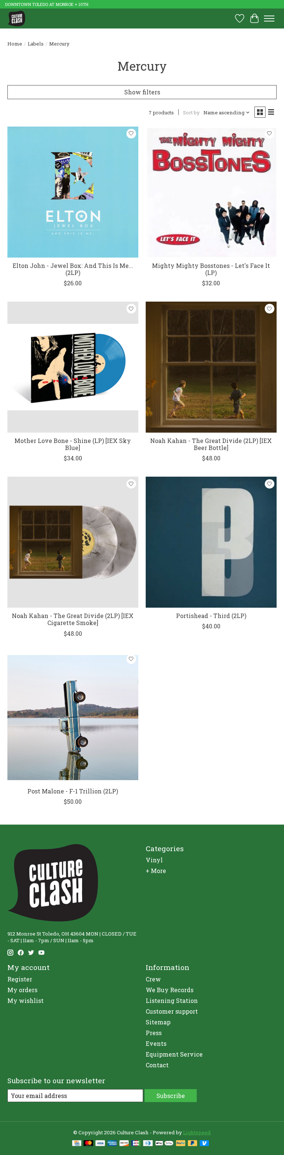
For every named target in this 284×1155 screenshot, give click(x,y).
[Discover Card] (124, 1144)
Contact (157, 1065)
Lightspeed (197, 1132)
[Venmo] (204, 1144)
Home (14, 43)
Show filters (142, 92)
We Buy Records (169, 990)
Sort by (191, 112)
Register (19, 979)
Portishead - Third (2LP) (211, 616)
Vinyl (154, 860)
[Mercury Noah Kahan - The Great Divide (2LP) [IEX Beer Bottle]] (211, 367)
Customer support (172, 1011)
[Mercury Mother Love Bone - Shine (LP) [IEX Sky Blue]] (72, 367)
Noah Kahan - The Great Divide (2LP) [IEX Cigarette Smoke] (72, 619)
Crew (153, 979)
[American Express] (112, 1144)
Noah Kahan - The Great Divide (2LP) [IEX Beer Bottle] (211, 444)
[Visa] (100, 1144)
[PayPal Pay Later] (192, 1144)
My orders (22, 990)
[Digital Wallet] (164, 1144)
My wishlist (25, 1000)
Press (154, 1033)
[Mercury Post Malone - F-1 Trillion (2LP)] (72, 717)
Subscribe (170, 1095)
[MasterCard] (88, 1144)
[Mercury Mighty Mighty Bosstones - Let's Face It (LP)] (211, 192)
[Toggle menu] (269, 18)
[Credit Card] (76, 1144)
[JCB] (136, 1144)
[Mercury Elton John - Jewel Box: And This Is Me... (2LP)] (72, 192)
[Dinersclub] (148, 1144)
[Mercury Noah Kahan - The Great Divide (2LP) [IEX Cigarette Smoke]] (72, 542)
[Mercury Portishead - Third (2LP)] (211, 542)
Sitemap (158, 1022)
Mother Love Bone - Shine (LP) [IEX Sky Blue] (72, 444)
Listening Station (172, 1000)
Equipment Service (174, 1054)
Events (156, 1043)
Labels (36, 43)
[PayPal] (181, 1144)
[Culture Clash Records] (16, 18)
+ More (156, 870)
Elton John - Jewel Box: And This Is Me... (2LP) (73, 269)
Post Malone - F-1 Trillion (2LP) (72, 791)
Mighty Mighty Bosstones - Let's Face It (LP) (211, 269)
